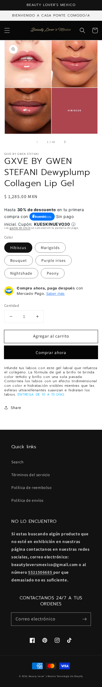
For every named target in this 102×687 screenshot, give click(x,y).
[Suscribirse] (84, 619)
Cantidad (11, 305)
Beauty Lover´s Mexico (42, 676)
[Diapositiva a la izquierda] (37, 141)
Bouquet (18, 260)
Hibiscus (18, 247)
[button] (7, 30)
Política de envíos (27, 500)
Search (17, 461)
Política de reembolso (31, 487)
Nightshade (21, 273)
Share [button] (16, 407)
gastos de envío (20, 228)
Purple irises (53, 260)
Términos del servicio (30, 474)
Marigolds (50, 247)
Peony (53, 273)
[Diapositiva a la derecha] (64, 141)
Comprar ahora (51, 352)
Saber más (55, 293)
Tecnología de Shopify (70, 676)
